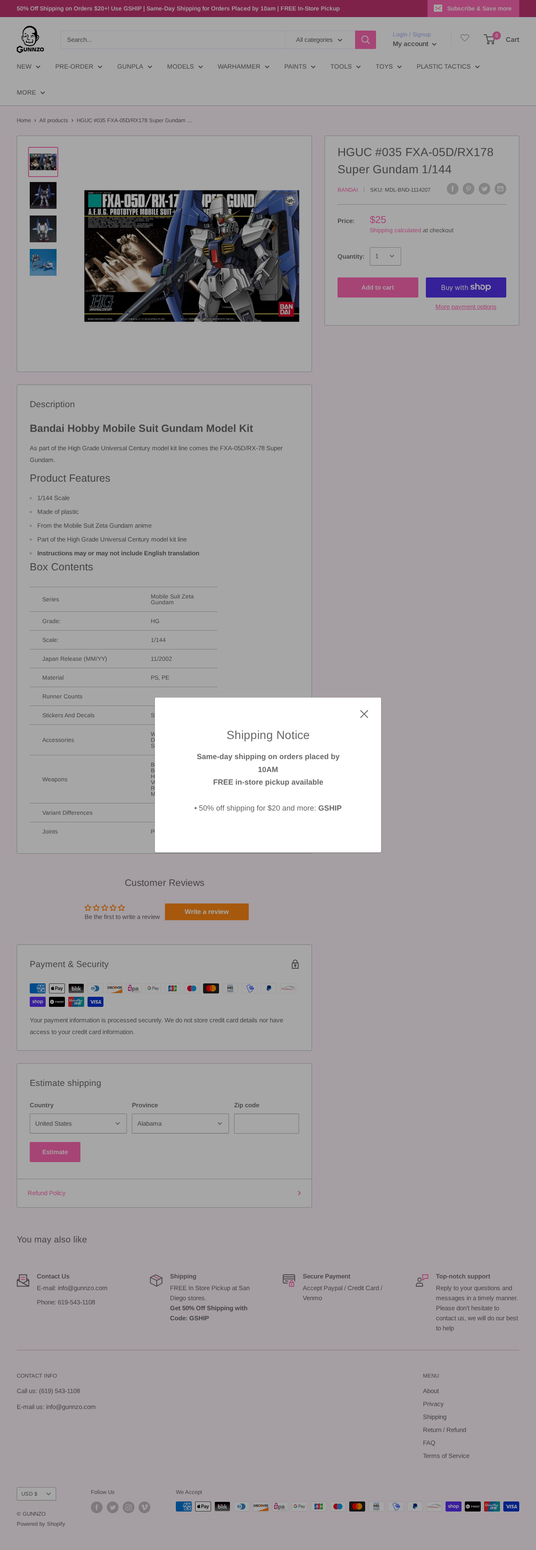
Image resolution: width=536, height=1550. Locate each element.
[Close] (364, 713)
